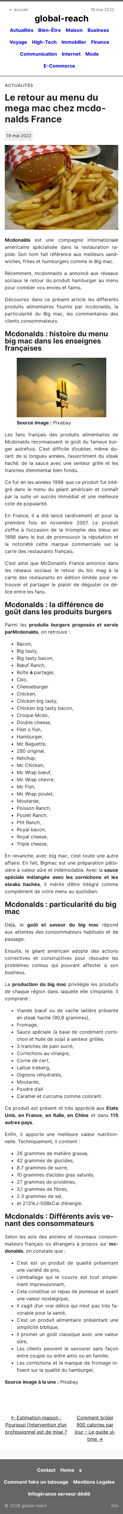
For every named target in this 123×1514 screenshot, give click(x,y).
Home (67, 1470)
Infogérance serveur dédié (59, 1494)
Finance (100, 42)
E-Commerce (59, 66)
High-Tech (44, 42)
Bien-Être (49, 30)
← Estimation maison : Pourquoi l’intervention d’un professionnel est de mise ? (36, 1425)
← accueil (18, 9)
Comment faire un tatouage (36, 1482)
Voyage (18, 42)
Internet (71, 54)
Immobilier (73, 42)
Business (98, 30)
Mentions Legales (94, 1482)
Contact (46, 1470)
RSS (115, 1505)
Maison (74, 30)
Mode (92, 54)
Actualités (21, 30)
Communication (38, 54)
